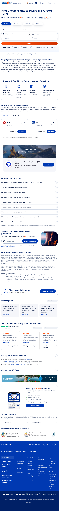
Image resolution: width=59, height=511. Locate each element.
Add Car (25, 47)
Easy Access (7, 444)
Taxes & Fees (52, 474)
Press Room (41, 465)
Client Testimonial (41, 470)
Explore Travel (17, 3)
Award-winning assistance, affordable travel (16, 428)
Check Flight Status (47, 291)
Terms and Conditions (44, 499)
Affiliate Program (42, 467)
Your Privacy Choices (5, 481)
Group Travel (20, 472)
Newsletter (41, 478)
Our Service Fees (52, 477)
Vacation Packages (19, 469)
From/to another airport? (39, 47)
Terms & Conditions (51, 470)
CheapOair (4, 54)
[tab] (6, 23)
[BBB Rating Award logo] (52, 435)
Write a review (37, 328)
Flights (10, 54)
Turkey (20, 54)
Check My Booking (30, 462)
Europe (15, 54)
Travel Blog (30, 480)
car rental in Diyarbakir (26, 362)
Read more (6, 314)
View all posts (51, 300)
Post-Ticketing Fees (52, 481)
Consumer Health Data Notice (52, 486)
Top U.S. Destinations (5, 471)
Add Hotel (16, 47)
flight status (27, 359)
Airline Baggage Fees (31, 472)
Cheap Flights (20, 461)
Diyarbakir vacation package (17, 364)
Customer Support (30, 466)
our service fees (5, 418)
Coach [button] (24, 29)
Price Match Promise (52, 466)
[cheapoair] (29, 381)
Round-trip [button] (6, 29)
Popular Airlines (6, 461)
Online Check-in (31, 469)
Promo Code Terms (36, 422)
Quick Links (5, 457)
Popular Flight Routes (6, 465)
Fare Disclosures (6, 422)
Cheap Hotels (20, 463)
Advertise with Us (41, 474)
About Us (40, 463)
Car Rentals (19, 465)
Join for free (48, 164)
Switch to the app (35, 405)
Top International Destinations (7, 476)
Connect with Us (34, 444)
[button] (30, 3)
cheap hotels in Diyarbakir (11, 361)
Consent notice (4, 246)
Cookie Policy (52, 463)
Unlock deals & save (30, 241)
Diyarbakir (26, 54)
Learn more (29, 154)
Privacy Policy (12, 246)
